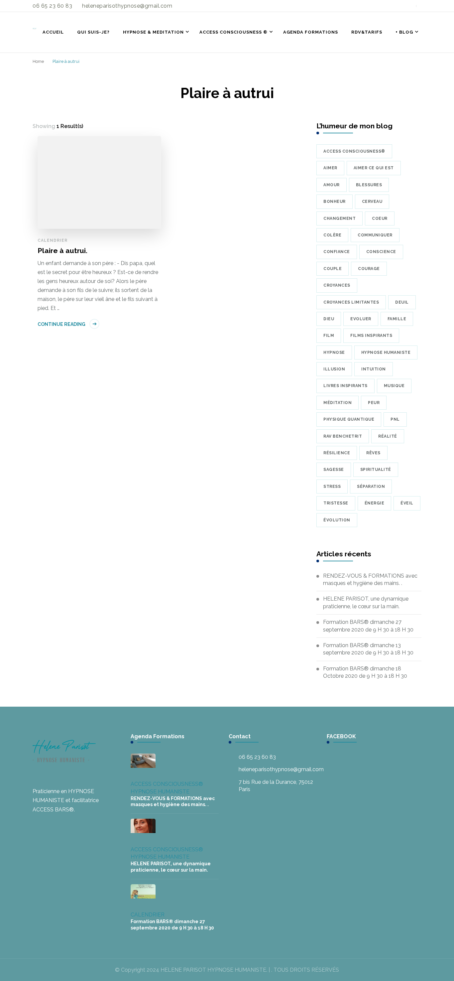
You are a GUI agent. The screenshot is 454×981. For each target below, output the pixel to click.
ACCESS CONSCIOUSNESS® (167, 784)
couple (332, 268)
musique (394, 385)
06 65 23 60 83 (257, 757)
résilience (336, 453)
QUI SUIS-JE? (93, 32)
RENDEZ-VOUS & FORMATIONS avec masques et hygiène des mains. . (370, 579)
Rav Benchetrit (342, 436)
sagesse (333, 469)
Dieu (328, 319)
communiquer (375, 235)
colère (332, 235)
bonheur (334, 201)
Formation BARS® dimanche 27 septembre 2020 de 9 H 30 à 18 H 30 (368, 625)
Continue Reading (61, 324)
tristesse (335, 503)
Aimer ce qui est (374, 168)
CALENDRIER (52, 240)
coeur (380, 218)
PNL (395, 419)
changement (339, 218)
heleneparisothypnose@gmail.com (281, 769)
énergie (375, 503)
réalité (387, 436)
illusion (334, 369)
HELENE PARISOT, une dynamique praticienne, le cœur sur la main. (365, 602)
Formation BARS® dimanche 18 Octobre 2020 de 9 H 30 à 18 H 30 (365, 672)
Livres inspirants (345, 385)
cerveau (372, 201)
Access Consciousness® (354, 151)
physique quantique (348, 419)
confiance (336, 251)
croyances (336, 285)
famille (397, 319)
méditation (337, 402)
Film (328, 335)
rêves (373, 453)
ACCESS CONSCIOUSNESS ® (233, 32)
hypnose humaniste (386, 352)
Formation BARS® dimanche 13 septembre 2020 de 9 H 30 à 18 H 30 (368, 649)
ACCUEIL (53, 32)
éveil (406, 503)
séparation (371, 486)
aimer (330, 168)
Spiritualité (375, 469)
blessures (369, 185)
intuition (373, 369)
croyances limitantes (351, 302)
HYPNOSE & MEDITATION (153, 32)
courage (369, 268)
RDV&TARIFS (366, 32)
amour (331, 185)
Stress (332, 486)
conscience (381, 251)
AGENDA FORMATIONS (310, 32)
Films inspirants (371, 335)
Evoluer (360, 319)
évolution (336, 520)
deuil (402, 302)
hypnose (334, 352)
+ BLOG (404, 32)
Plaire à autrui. (62, 250)
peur (374, 402)
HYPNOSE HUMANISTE (160, 791)
